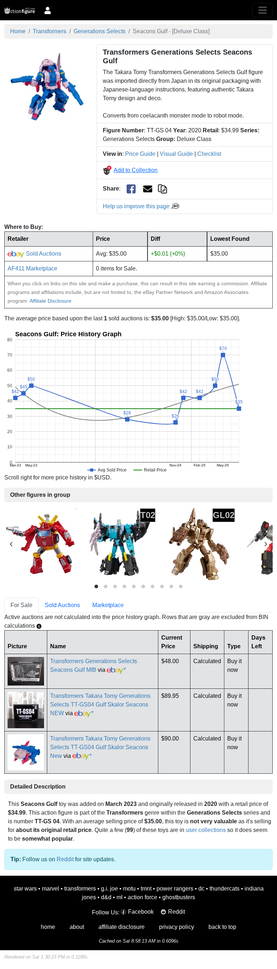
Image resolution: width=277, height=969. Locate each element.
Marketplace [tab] (108, 605)
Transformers (49, 31)
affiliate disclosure (121, 927)
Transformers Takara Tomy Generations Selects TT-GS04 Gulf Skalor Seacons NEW (100, 704)
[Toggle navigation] (262, 10)
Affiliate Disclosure (50, 301)
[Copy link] (162, 188)
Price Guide (140, 154)
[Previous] (11, 544)
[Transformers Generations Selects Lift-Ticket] (40, 544)
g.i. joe (109, 888)
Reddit (65, 859)
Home (18, 31)
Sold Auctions (43, 254)
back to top (222, 927)
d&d (106, 897)
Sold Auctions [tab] (62, 605)
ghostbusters (178, 897)
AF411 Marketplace (32, 268)
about (77, 927)
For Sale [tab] (21, 605)
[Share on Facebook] (131, 189)
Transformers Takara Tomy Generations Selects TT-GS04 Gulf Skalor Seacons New (100, 747)
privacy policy (176, 927)
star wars (25, 888)
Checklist (209, 154)
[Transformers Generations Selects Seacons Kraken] (120, 544)
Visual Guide (176, 154)
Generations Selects (100, 31)
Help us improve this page (137, 206)
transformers (80, 888)
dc (201, 888)
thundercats (224, 888)
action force (142, 897)
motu (129, 888)
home (48, 927)
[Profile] (47, 10)
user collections (206, 830)
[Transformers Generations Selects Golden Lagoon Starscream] (199, 544)
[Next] (265, 544)
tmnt (146, 888)
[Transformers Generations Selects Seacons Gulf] (46, 86)
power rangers (175, 888)
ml (119, 897)
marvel (50, 888)
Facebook (141, 912)
